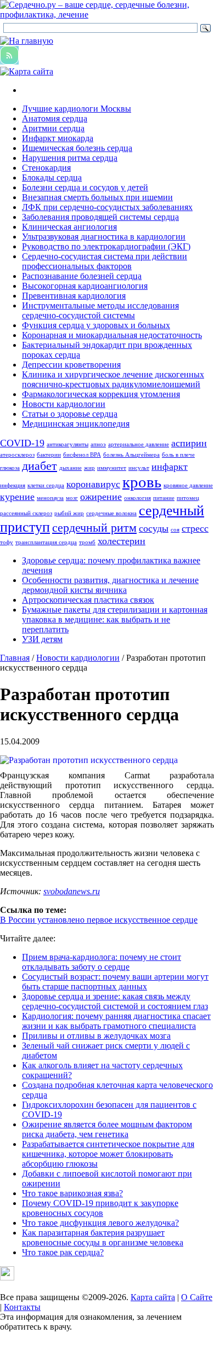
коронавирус (93, 484)
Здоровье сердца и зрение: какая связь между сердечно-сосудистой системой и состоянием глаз (115, 1001)
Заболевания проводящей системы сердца (100, 217)
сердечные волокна (111, 513)
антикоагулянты (67, 444)
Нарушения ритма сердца (69, 157)
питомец (188, 498)
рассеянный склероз (26, 513)
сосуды (153, 528)
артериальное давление (138, 444)
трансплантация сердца (46, 542)
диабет (39, 466)
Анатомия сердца (54, 118)
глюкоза (10, 468)
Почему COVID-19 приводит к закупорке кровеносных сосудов (100, 1208)
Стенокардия (46, 167)
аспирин (189, 443)
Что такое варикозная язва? (72, 1193)
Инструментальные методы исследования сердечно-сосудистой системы (100, 310)
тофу (6, 542)
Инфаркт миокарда (57, 138)
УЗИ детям (42, 639)
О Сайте (196, 1297)
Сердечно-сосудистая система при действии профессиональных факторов (104, 261)
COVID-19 (22, 443)
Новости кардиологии (63, 404)
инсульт (138, 468)
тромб (87, 542)
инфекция (12, 485)
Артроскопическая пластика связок (88, 599)
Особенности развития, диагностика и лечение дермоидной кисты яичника (110, 585)
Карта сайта (153, 1297)
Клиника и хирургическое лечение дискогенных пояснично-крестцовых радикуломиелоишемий (113, 379)
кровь (141, 482)
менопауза (50, 498)
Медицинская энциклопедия (75, 423)
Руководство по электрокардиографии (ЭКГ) (106, 246)
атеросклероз (17, 455)
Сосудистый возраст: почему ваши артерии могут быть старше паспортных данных (115, 981)
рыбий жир (69, 513)
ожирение (101, 496)
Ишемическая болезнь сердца (77, 148)
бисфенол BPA (82, 455)
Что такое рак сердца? (63, 1252)
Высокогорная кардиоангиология (85, 285)
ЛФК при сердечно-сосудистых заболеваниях (107, 207)
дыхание (70, 468)
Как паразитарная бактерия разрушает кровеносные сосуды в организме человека (102, 1237)
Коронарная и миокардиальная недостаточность (112, 335)
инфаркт (169, 466)
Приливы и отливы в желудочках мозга (96, 1035)
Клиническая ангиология (69, 226)
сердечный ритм (94, 527)
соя (175, 530)
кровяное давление (188, 485)
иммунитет (111, 468)
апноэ (98, 444)
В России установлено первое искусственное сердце (99, 919)
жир (89, 468)
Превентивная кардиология (74, 295)
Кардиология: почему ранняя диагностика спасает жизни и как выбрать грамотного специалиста (116, 1020)
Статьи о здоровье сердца (69, 413)
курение (17, 496)
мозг (72, 498)
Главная (15, 657)
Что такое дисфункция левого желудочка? (100, 1222)
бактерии (49, 455)
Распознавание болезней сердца (82, 276)
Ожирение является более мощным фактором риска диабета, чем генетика (107, 1129)
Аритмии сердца (53, 128)
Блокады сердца (52, 177)
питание (163, 498)
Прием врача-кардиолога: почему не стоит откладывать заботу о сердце (101, 961)
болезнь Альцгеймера (131, 455)
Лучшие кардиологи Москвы (76, 108)
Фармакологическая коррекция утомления (101, 394)
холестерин (121, 540)
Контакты (22, 1307)
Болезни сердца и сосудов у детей (85, 187)
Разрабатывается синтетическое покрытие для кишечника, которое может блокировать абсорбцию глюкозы (108, 1153)
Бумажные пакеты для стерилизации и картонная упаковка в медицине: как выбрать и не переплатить (114, 619)
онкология (137, 498)
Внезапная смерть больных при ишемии (97, 197)
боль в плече (178, 455)
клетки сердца (45, 485)
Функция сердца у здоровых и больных (96, 325)
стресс (195, 528)
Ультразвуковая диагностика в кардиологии (103, 236)
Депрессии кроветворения (71, 364)
